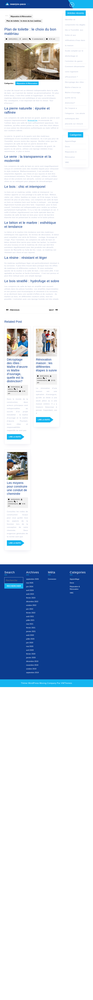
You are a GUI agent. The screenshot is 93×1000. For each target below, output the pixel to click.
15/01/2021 (44, 376)
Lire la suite (16, 438)
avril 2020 (30, 650)
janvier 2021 (31, 631)
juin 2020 (29, 643)
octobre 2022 (31, 605)
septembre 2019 (32, 672)
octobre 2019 (31, 669)
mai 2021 (29, 624)
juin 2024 (29, 586)
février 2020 (30, 654)
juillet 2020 (30, 639)
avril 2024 (30, 590)
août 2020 (30, 635)
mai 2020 (29, 646)
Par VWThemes (64, 683)
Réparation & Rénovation (21, 16)
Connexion (52, 579)
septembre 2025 (32, 579)
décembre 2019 (32, 661)
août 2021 (30, 616)
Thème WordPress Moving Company (38, 683)
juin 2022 (29, 609)
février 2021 (30, 628)
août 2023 (30, 594)
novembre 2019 (32, 665)
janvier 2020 (31, 658)
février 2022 (30, 613)
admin (24, 39)
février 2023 (30, 598)
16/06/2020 (15, 499)
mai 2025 (29, 583)
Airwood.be (32, 120)
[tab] (72, 4)
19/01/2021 (13, 39)
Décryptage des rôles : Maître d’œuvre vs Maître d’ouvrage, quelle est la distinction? (17, 370)
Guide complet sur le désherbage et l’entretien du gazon (74, 56)
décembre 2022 (32, 601)
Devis (67, 146)
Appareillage (70, 141)
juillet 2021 (30, 620)
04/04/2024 (15, 387)
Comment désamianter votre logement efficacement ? (75, 71)
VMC (67, 162)
